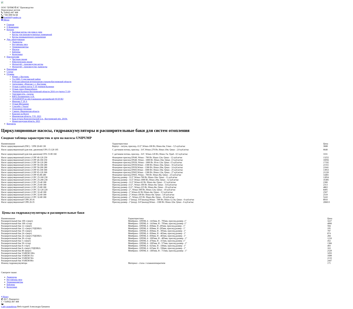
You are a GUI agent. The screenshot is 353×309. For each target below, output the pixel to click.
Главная (10, 24)
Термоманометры (20, 47)
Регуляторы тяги (20, 44)
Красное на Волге (20, 114)
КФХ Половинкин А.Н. (23, 96)
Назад (5, 297)
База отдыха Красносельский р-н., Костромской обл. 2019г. (40, 119)
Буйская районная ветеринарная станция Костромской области (41, 81)
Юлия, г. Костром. (20, 76)
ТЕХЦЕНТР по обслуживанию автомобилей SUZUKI (37, 99)
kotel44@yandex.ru (12, 17)
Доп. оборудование (16, 39)
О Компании (13, 27)
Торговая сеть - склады (23, 94)
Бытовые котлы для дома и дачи (27, 32)
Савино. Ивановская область (25, 111)
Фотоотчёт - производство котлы (27, 64)
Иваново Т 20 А (19, 101)
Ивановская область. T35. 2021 (26, 116)
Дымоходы (17, 42)
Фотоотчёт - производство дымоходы (29, 67)
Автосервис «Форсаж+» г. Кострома (29, 84)
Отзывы (10, 74)
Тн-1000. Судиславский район (26, 79)
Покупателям (13, 57)
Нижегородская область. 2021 (26, 121)
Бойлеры (16, 52)
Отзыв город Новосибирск (24, 89)
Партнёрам (12, 69)
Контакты (11, 124)
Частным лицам (19, 59)
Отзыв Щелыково (20, 104)
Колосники (17, 54)
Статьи (10, 72)
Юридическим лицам (22, 62)
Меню (6, 20)
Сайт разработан (9, 306)
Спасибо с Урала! (20, 106)
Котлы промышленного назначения (29, 37)
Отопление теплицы (21, 109)
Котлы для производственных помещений (32, 34)
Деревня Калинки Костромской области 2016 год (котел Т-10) (41, 91)
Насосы (15, 49)
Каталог (10, 29)
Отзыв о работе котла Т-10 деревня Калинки (33, 86)
